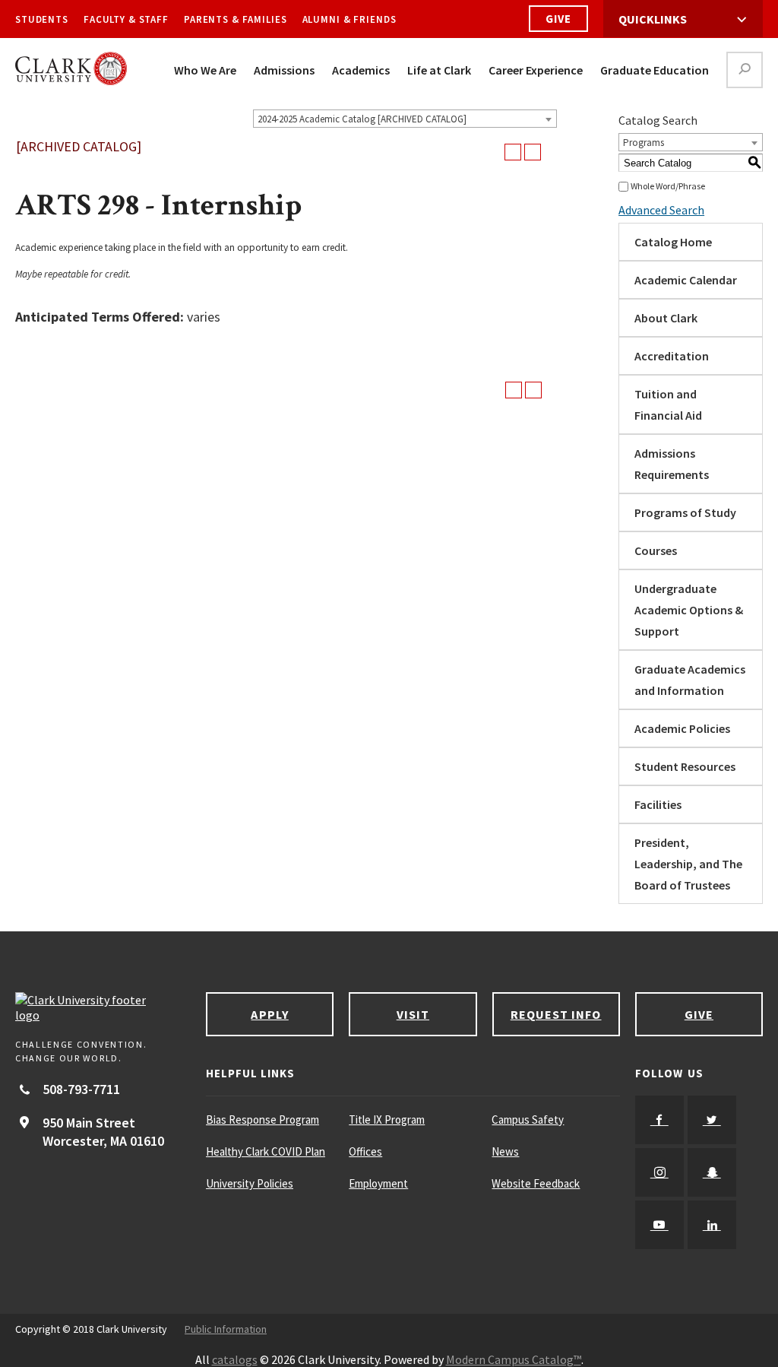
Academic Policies (682, 728)
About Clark (665, 317)
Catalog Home (673, 241)
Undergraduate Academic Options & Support (688, 610)
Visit (413, 1014)
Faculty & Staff (126, 19)
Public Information (226, 1329)
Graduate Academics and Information (689, 679)
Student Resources (684, 766)
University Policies (249, 1183)
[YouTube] (659, 1224)
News (505, 1151)
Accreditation (671, 355)
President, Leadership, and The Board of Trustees (688, 864)
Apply (269, 1014)
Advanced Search (661, 209)
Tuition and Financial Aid (668, 404)
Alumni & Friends (349, 19)
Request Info (556, 1014)
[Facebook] (659, 1120)
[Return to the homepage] (103, 1007)
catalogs (235, 1359)
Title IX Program (387, 1119)
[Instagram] (659, 1172)
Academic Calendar (685, 279)
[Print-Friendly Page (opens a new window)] (512, 152)
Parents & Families (235, 19)
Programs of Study (685, 512)
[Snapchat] (712, 1172)
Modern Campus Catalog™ (513, 1359)
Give (558, 18)
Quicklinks (652, 19)
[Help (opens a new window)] (532, 152)
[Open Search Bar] (744, 70)
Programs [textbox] (643, 142)
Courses (655, 550)
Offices (365, 1151)
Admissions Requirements (671, 464)
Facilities (658, 804)
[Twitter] (712, 1120)
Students (41, 19)
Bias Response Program (262, 1119)
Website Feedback (536, 1183)
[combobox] (405, 118)
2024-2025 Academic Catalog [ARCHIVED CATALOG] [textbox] (362, 119)
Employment (378, 1183)
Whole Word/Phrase (668, 186)
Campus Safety (528, 1119)
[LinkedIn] (712, 1224)
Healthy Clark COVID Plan (265, 1151)
